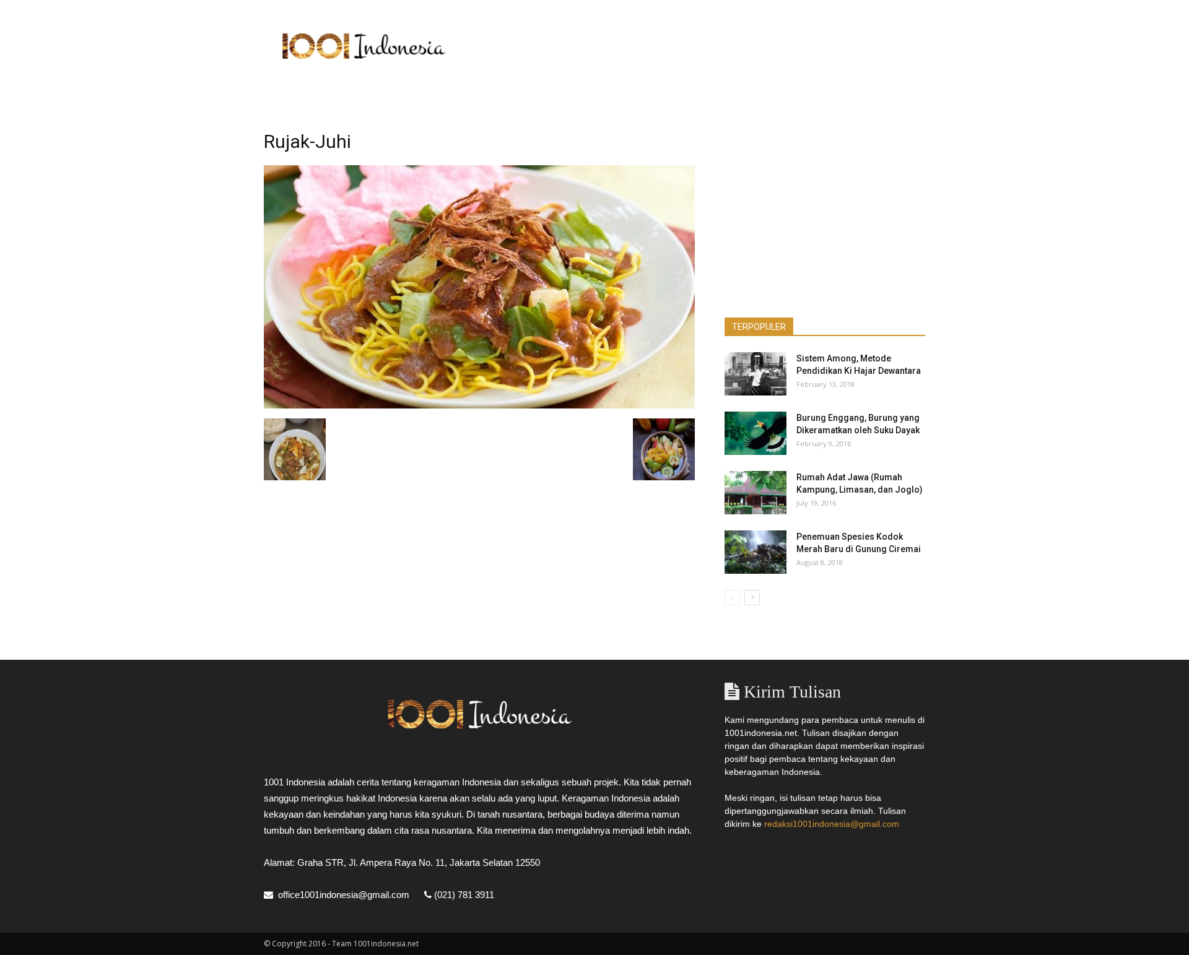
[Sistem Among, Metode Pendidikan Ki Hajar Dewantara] (755, 373)
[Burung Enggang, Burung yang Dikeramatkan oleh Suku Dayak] (755, 433)
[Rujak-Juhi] (479, 405)
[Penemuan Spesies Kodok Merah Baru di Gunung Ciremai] (755, 552)
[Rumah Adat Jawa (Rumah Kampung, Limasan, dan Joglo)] (755, 492)
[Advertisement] (699, 45)
